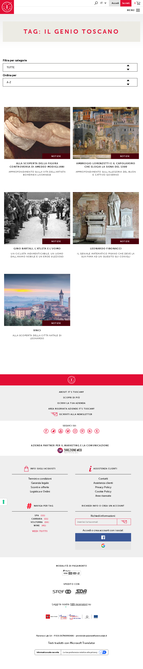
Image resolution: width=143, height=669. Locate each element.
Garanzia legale (40, 483)
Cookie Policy (103, 491)
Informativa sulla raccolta (48, 652)
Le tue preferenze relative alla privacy (80, 652)
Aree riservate (103, 495)
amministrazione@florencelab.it (91, 635)
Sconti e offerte (40, 487)
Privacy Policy (103, 487)
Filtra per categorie (15, 60)
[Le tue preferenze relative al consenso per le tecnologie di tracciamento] (3, 501)
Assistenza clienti (103, 483)
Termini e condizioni (40, 478)
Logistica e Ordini (40, 491)
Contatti (103, 478)
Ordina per (9, 75)
